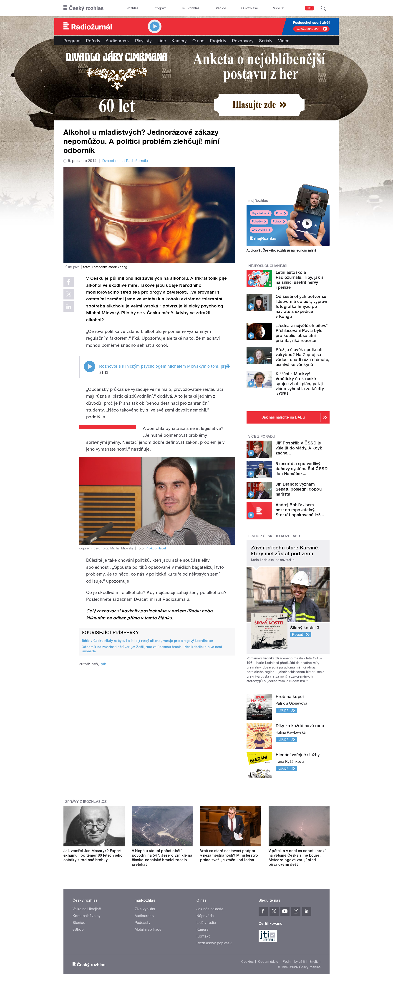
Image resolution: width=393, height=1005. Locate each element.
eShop (78, 929)
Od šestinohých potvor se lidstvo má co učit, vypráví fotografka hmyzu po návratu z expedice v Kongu (301, 306)
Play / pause (89, 366)
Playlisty (143, 40)
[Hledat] (323, 8)
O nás (198, 40)
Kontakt (203, 936)
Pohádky (257, 221)
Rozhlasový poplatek (214, 943)
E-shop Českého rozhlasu (274, 536)
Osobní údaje (268, 961)
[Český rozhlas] (83, 8)
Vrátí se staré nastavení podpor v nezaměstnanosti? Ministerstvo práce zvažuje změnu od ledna (229, 855)
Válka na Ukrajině (87, 909)
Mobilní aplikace (148, 929)
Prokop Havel (156, 548)
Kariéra (202, 929)
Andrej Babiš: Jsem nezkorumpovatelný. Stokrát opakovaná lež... (300, 509)
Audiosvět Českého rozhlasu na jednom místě (281, 250)
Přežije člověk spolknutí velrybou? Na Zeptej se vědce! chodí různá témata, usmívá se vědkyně (302, 357)
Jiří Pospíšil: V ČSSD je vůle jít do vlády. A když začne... (299, 448)
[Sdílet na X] (68, 294)
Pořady (93, 40)
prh (103, 664)
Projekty (218, 40)
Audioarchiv (117, 40)
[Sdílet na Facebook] (68, 282)
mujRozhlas (190, 8)
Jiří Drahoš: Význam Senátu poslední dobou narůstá (299, 489)
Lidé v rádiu (206, 922)
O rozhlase (249, 8)
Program (160, 8)
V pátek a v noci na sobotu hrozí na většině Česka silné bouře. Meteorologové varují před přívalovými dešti (297, 858)
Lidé (161, 40)
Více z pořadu (261, 436)
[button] (227, 367)
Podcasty (143, 922)
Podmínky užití (294, 961)
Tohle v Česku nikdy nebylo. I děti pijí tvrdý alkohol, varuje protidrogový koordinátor (147, 641)
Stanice (220, 8)
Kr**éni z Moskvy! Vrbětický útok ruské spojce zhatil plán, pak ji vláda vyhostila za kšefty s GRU (300, 383)
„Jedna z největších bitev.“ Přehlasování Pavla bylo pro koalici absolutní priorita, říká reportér (302, 333)
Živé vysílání (259, 229)
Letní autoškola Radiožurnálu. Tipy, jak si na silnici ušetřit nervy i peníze (300, 280)
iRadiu (194, 610)
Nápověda (205, 916)
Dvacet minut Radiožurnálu (125, 161)
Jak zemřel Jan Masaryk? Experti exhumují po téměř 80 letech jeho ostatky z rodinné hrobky (93, 855)
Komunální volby (87, 916)
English (315, 961)
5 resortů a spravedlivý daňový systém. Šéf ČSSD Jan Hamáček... (302, 468)
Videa (283, 40)
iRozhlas (132, 8)
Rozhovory (243, 40)
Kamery (179, 40)
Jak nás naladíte (210, 909)
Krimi (279, 213)
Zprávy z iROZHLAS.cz (86, 802)
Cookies (247, 961)
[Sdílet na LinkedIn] (68, 306)
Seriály (265, 40)
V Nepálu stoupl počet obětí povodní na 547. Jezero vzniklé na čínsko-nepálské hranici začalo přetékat (162, 858)
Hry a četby (259, 213)
